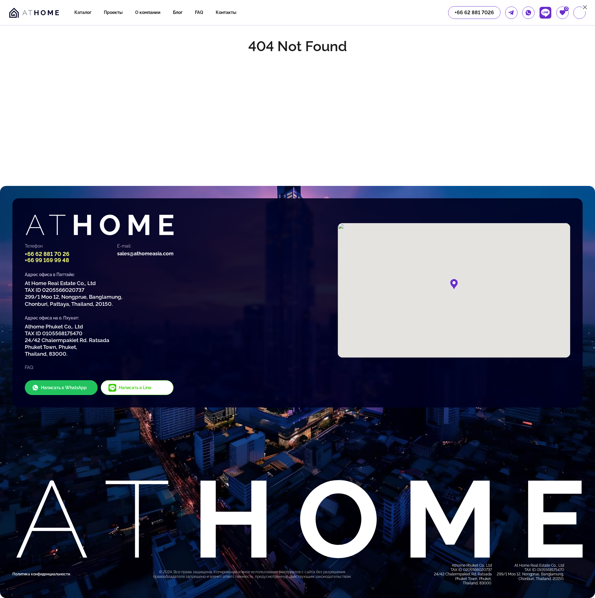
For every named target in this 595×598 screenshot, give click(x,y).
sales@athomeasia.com (145, 254)
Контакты (226, 12)
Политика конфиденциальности (41, 574)
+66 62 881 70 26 (47, 254)
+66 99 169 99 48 (47, 260)
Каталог (82, 12)
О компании (148, 12)
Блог (178, 12)
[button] (454, 284)
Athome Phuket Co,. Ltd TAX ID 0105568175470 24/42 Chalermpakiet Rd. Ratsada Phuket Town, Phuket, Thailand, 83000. (67, 340)
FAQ (199, 12)
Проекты (113, 12)
